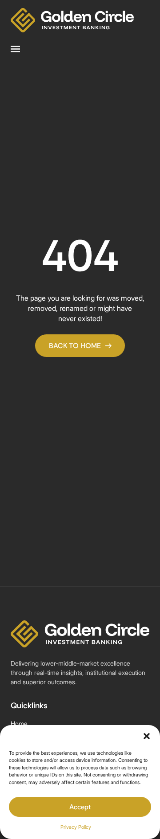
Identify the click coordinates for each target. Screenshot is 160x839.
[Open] (15, 49)
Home (19, 723)
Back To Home (75, 345)
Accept (80, 807)
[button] (146, 736)
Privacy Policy (75, 827)
